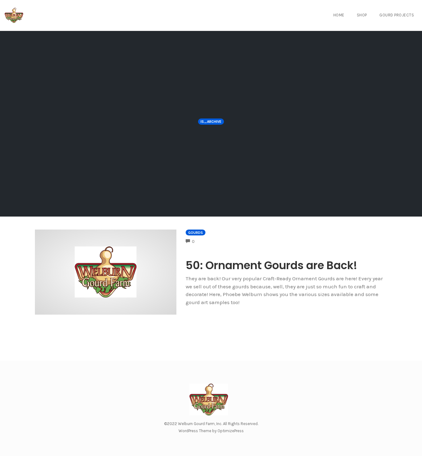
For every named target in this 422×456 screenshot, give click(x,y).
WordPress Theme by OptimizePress (211, 430)
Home (338, 15)
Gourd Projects (396, 15)
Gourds (195, 232)
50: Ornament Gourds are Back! (271, 265)
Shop (362, 15)
